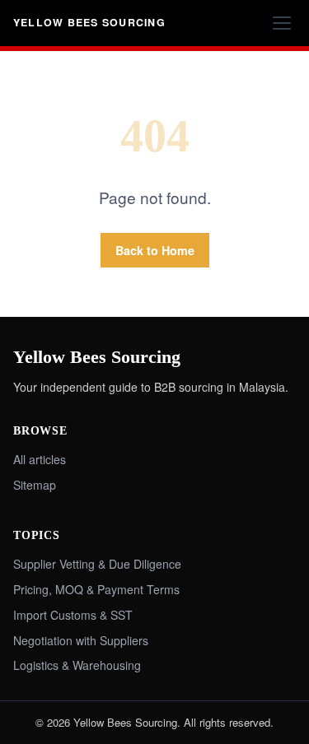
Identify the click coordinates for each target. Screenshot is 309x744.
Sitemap (34, 485)
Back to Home (154, 250)
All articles (39, 459)
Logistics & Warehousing (77, 665)
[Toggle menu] (282, 23)
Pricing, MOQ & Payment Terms (96, 589)
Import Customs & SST (73, 615)
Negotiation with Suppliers (80, 640)
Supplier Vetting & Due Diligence (97, 564)
